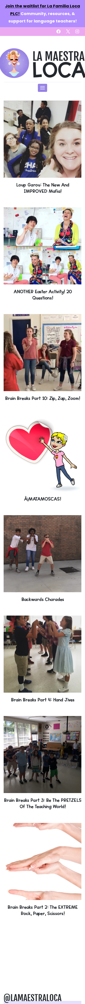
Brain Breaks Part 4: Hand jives (42, 700)
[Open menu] (43, 88)
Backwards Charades (42, 599)
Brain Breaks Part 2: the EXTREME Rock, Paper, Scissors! (42, 910)
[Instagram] (77, 31)
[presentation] (42, 139)
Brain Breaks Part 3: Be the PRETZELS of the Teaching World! (42, 803)
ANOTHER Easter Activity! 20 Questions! (43, 294)
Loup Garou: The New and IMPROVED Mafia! (42, 188)
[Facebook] (58, 31)
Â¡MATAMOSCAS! (42, 499)
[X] (68, 31)
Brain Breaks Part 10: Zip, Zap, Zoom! (42, 398)
